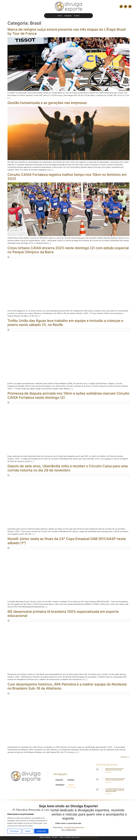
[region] (27, 823)
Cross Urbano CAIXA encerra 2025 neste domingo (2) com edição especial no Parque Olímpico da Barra (68, 250)
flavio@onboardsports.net (74, 827)
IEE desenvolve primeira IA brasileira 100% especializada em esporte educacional (63, 613)
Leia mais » (108, 772)
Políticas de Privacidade (89, 837)
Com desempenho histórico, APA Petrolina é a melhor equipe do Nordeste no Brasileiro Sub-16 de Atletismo (67, 686)
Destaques (60, 785)
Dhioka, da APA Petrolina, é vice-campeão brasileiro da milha (114, 769)
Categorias (68, 15)
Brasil (71, 785)
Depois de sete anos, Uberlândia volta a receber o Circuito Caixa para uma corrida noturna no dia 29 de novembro (67, 468)
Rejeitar (28, 831)
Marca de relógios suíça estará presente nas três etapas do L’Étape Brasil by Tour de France (66, 31)
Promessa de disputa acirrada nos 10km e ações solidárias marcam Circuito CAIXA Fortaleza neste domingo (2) (68, 395)
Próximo (125, 757)
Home (60, 15)
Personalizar (14, 831)
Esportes (59, 780)
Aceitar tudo (41, 831)
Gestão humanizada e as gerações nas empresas (47, 103)
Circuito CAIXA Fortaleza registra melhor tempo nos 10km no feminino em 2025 (67, 176)
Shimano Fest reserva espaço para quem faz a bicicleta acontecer (115, 779)
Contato (76, 15)
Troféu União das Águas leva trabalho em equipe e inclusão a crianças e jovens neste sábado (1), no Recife (65, 323)
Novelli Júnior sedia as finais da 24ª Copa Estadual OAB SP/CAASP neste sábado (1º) (66, 541)
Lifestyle (70, 780)
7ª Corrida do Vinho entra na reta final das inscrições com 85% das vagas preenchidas (114, 790)
